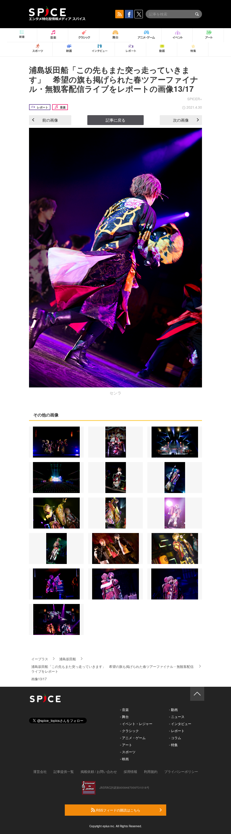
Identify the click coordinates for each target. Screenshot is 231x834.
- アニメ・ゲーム (133, 737)
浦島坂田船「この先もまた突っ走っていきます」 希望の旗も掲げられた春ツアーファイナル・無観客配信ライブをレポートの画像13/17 (113, 79)
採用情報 (130, 771)
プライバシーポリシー (181, 771)
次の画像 (181, 120)
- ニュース (177, 716)
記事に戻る (115, 120)
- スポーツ (128, 751)
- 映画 (124, 758)
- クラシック (129, 730)
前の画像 (50, 120)
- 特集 (173, 744)
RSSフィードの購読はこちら (117, 810)
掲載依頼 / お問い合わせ (99, 771)
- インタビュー (180, 723)
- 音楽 (124, 709)
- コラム (175, 737)
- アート (126, 744)
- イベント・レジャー (136, 723)
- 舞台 (124, 716)
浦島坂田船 (67, 658)
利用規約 (150, 771)
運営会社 (40, 771)
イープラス (39, 658)
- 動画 (173, 709)
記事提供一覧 (64, 771)
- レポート (177, 730)
